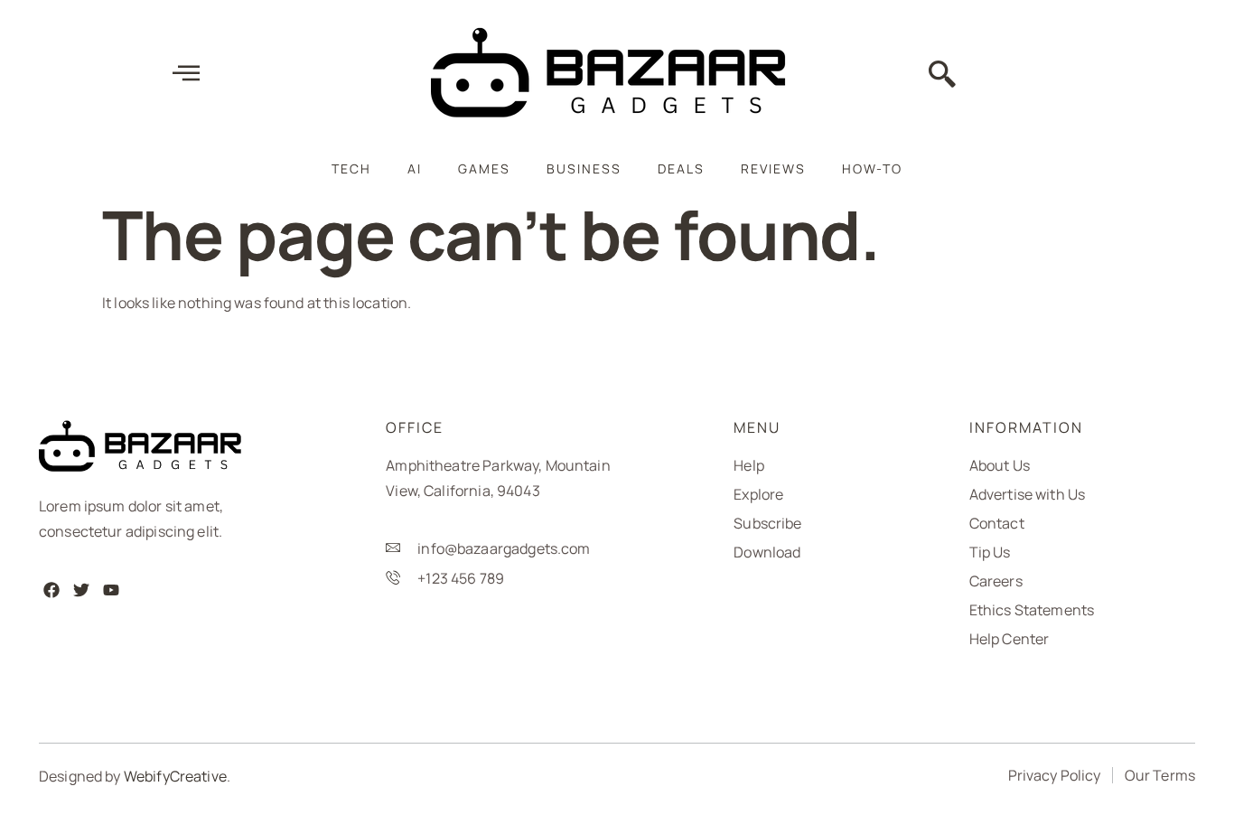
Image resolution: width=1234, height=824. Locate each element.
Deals (681, 168)
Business (584, 168)
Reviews (773, 168)
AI (414, 168)
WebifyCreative (175, 776)
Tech (351, 168)
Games (484, 168)
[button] (942, 76)
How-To (872, 168)
